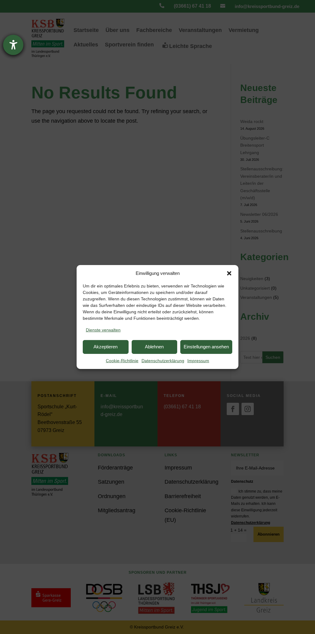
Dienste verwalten (103, 329)
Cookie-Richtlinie (122, 360)
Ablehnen (154, 346)
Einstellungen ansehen (206, 346)
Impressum (198, 360)
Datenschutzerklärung (163, 360)
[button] (229, 273)
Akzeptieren (106, 346)
